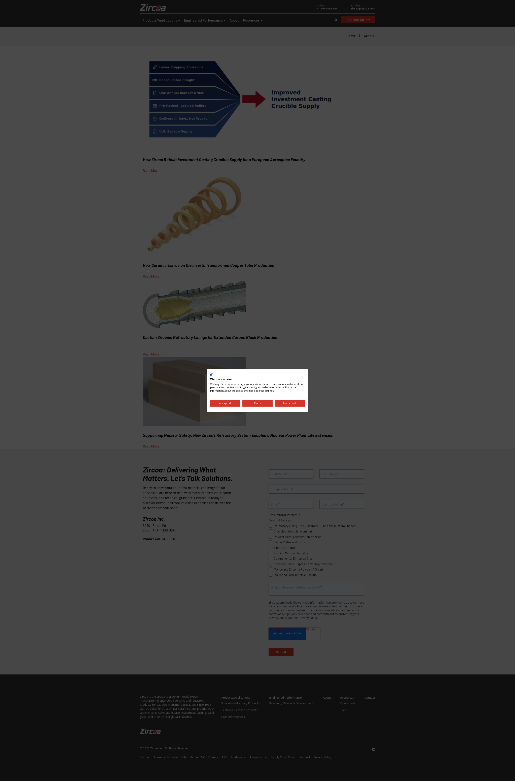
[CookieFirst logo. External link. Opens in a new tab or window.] (211, 375)
